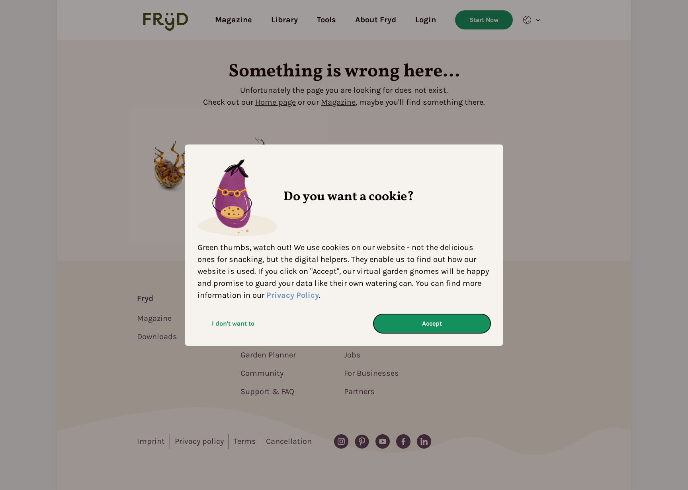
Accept (432, 323)
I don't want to (233, 323)
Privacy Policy (292, 295)
